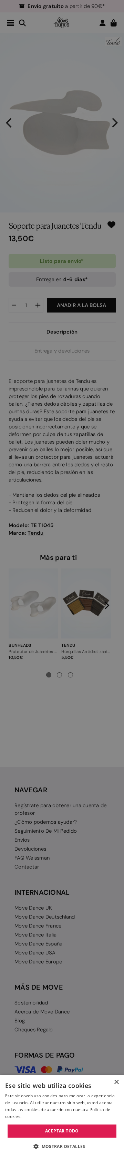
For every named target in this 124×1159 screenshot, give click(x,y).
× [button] (116, 1082)
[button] (62, 1146)
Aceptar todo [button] (62, 1131)
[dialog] (62, 1117)
